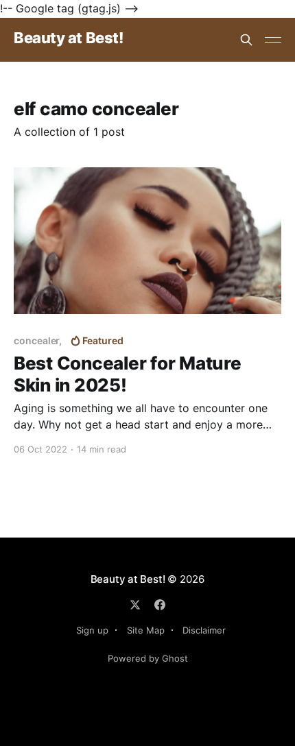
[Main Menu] (273, 39)
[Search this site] (246, 40)
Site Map (146, 630)
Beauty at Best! (68, 38)
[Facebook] (159, 604)
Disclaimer (204, 630)
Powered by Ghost (148, 658)
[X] (135, 604)
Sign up (92, 630)
